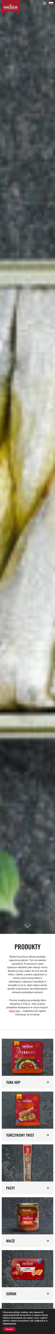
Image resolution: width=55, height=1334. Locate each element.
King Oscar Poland (51, 3)
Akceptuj (9, 1329)
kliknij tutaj (14, 1011)
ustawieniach (9, 1323)
